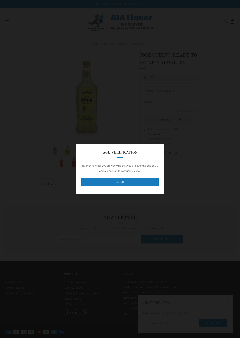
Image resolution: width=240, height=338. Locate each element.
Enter (120, 182)
